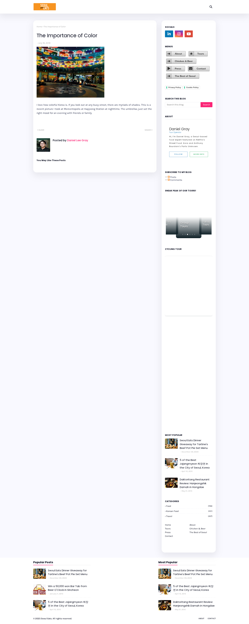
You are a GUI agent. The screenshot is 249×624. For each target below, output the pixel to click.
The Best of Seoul (185, 76)
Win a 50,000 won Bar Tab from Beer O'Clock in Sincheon (67, 588)
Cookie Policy (192, 87)
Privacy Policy (174, 87)
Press (178, 68)
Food (189, 506)
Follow (178, 154)
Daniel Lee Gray (77, 140)
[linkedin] (169, 33)
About (178, 53)
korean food (189, 511)
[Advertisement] (175, 374)
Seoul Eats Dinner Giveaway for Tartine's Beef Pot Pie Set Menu (194, 444)
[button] (182, 234)
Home (39, 26)
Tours (200, 53)
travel (189, 516)
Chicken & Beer (184, 61)
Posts (173, 177)
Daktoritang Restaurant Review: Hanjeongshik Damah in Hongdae (195, 483)
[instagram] (179, 33)
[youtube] (189, 33)
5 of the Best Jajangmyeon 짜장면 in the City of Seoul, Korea (195, 463)
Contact (201, 68)
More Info (198, 154)
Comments (176, 180)
